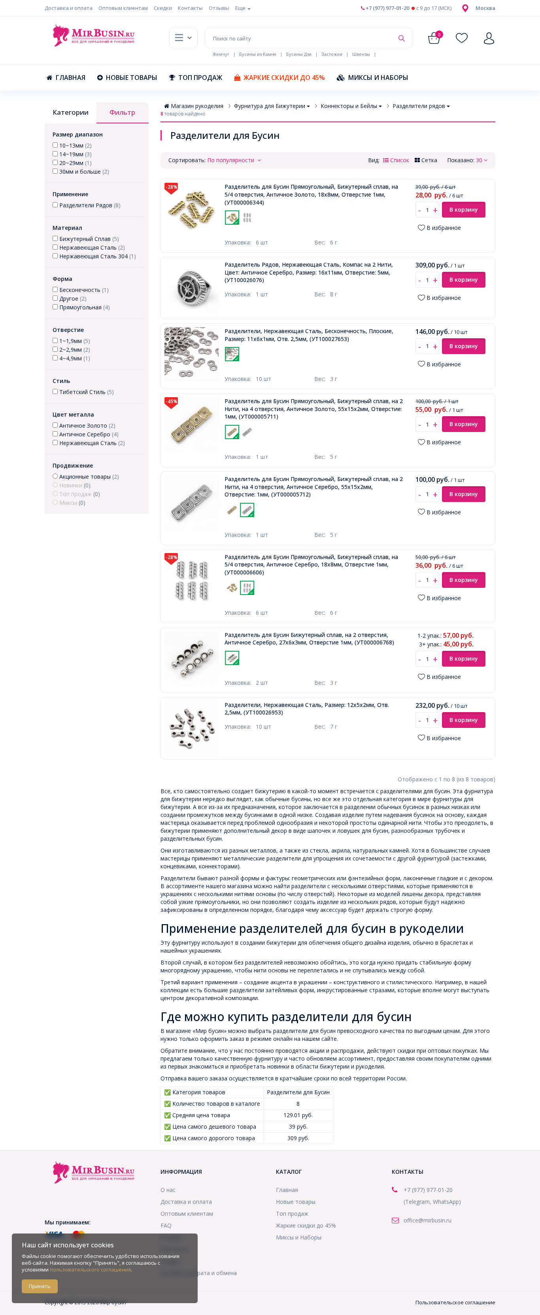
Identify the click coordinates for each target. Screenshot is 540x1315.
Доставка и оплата (69, 7)
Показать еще (292, 229)
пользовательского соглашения (90, 1269)
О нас (168, 1190)
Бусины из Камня (257, 54)
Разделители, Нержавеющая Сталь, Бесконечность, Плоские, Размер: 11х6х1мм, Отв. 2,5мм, (309, 335)
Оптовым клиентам (123, 7)
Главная (70, 77)
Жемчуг (221, 54)
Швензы (361, 54)
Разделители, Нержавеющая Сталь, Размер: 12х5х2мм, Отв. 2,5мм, (307, 708)
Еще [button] (241, 7)
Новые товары (131, 77)
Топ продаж (200, 77)
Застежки (331, 54)
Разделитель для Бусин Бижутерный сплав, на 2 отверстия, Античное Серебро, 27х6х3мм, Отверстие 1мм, (309, 638)
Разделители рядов (419, 106)
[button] (485, 8)
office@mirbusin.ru (427, 1220)
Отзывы (219, 7)
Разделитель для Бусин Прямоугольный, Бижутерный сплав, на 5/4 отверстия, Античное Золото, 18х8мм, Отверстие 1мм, (311, 194)
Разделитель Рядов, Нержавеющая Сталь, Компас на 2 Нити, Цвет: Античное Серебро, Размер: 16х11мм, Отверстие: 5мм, (309, 272)
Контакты (190, 7)
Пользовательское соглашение (455, 1302)
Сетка (428, 160)
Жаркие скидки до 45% (284, 77)
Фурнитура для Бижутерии (269, 106)
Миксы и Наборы (378, 77)
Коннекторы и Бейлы (349, 106)
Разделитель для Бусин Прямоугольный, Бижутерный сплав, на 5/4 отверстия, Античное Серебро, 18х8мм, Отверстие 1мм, (311, 564)
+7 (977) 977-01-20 (386, 7)
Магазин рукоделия (197, 106)
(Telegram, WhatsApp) (432, 1201)
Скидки (163, 7)
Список (399, 160)
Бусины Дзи (299, 54)
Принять (40, 1286)
